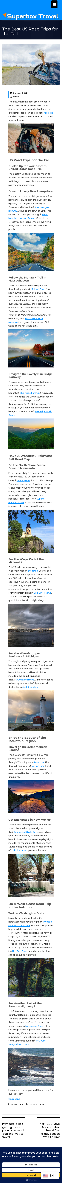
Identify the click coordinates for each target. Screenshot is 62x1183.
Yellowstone (38, 766)
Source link (14, 1098)
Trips (41, 1104)
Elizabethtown (20, 850)
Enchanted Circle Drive (26, 832)
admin (15, 96)
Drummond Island (24, 679)
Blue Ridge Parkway (30, 392)
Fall (30, 1104)
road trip (48, 112)
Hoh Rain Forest (20, 951)
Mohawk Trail (38, 289)
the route (33, 570)
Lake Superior (23, 480)
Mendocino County (35, 1026)
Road (35, 1104)
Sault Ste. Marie (30, 687)
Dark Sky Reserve (42, 592)
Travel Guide (17, 1104)
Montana (39, 762)
